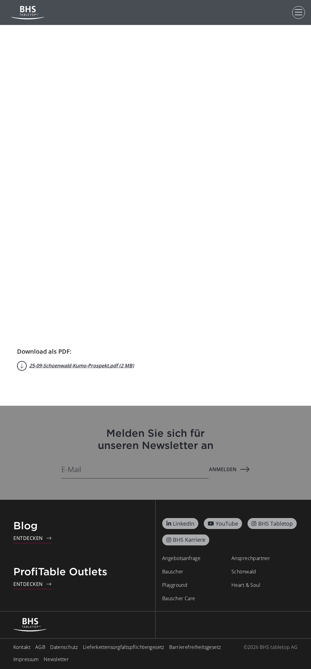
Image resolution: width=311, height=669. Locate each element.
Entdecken (28, 538)
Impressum (26, 659)
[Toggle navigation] (298, 12)
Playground (174, 585)
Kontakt (21, 647)
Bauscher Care (178, 598)
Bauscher (172, 571)
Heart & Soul (245, 585)
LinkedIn (183, 523)
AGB (40, 647)
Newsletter (56, 659)
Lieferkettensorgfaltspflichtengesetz (123, 647)
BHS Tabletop (275, 523)
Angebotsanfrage (181, 558)
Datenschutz (64, 647)
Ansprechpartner (250, 558)
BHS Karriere (189, 539)
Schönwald (243, 571)
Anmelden (223, 469)
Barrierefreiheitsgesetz (195, 647)
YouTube (227, 523)
